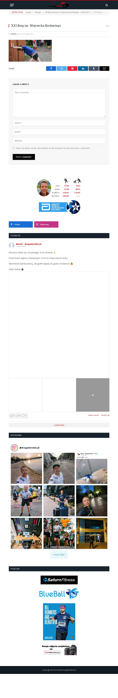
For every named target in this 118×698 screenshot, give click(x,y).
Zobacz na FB (93, 415)
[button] (26, 468)
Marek (13, 34)
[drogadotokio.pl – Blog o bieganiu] (59, 5)
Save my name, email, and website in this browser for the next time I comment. (53, 148)
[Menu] (12, 5)
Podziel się (105, 415)
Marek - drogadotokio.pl (28, 244)
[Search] (106, 5)
